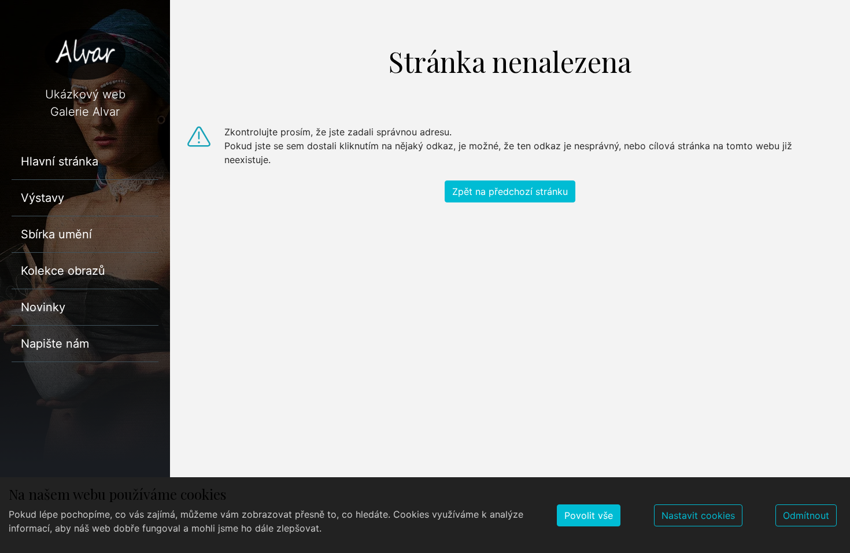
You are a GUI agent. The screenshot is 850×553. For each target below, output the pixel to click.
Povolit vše (588, 515)
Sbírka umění (56, 234)
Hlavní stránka (59, 161)
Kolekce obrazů (63, 271)
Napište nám (55, 344)
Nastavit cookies (698, 515)
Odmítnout (806, 515)
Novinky (43, 307)
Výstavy (42, 198)
